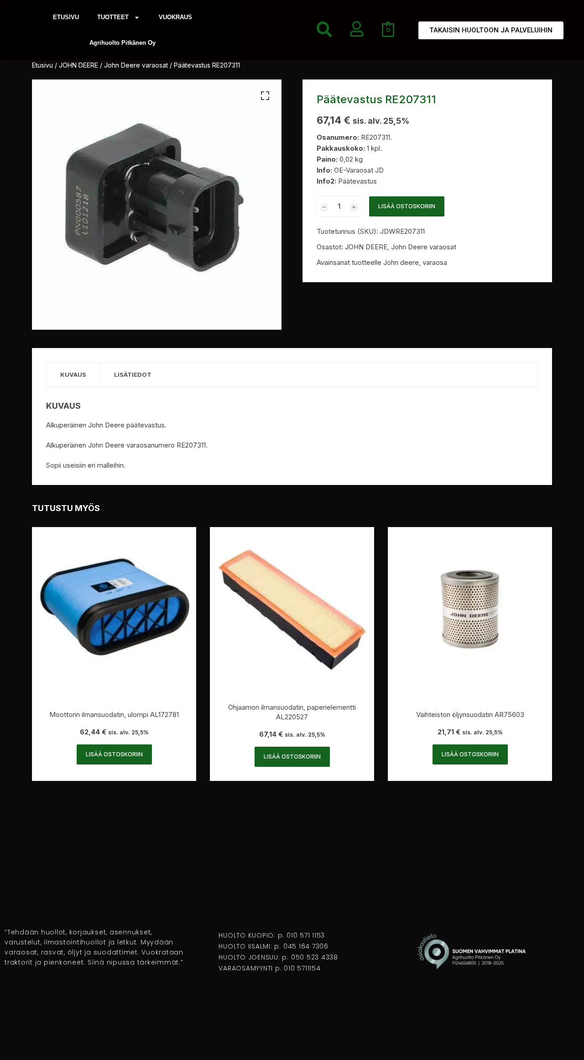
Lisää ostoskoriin (406, 206)
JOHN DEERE (78, 65)
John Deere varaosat (136, 65)
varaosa (434, 262)
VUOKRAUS (175, 17)
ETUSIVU (66, 17)
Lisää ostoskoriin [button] (114, 754)
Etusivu (42, 65)
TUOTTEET (113, 17)
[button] (265, 96)
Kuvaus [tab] (73, 374)
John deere (401, 262)
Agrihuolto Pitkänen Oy (122, 42)
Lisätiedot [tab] (132, 374)
